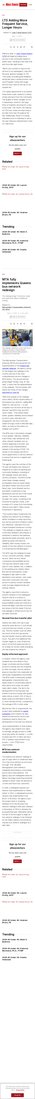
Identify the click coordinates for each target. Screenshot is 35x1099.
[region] (17, 1091)
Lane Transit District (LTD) (22, 33)
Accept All (17, 1095)
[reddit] (21, 47)
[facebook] (11, 47)
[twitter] (17, 47)
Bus (3, 15)
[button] (3, 4)
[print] (32, 47)
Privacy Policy (20, 1090)
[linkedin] (14, 47)
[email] (24, 47)
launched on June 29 (10, 392)
